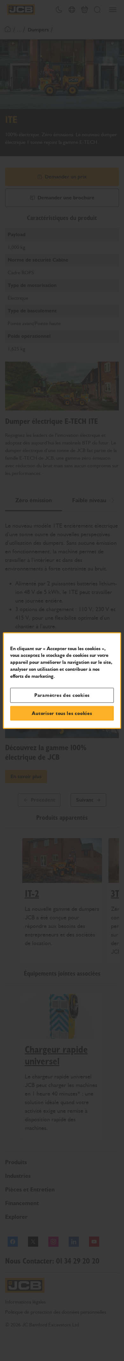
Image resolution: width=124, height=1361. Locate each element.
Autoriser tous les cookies (62, 713)
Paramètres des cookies (62, 695)
